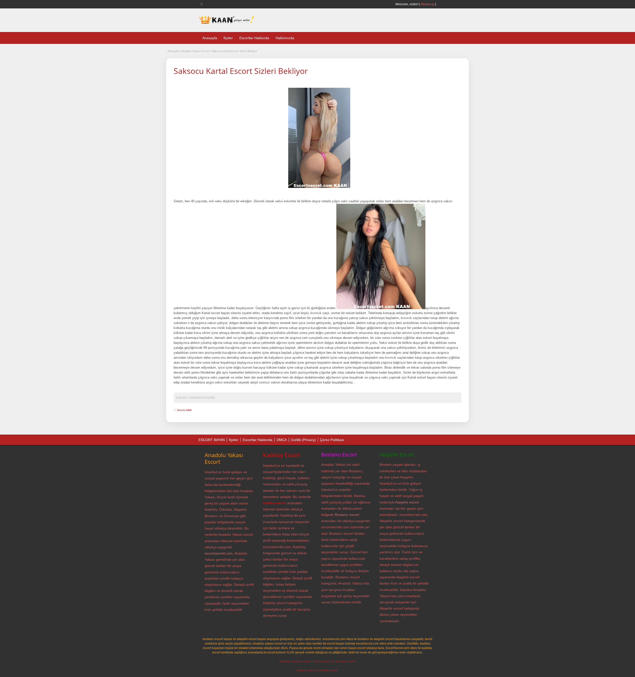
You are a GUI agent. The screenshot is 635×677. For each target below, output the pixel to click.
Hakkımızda (285, 38)
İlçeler (228, 38)
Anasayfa (209, 38)
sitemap (284, 661)
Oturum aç (427, 4)
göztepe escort (346, 661)
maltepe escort (329, 670)
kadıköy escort (301, 661)
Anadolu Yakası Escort (195, 51)
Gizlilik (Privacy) (303, 440)
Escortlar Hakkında (254, 38)
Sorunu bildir (184, 410)
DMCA (282, 440)
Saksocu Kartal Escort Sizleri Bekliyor (241, 70)
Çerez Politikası (332, 440)
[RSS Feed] (202, 4)
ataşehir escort (307, 670)
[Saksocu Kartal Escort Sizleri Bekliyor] (319, 138)
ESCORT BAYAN (211, 440)
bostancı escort (324, 661)
